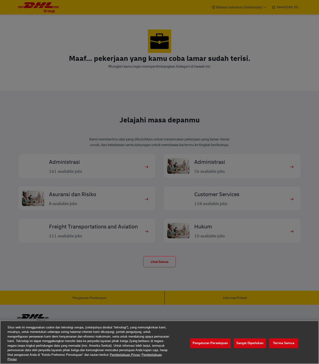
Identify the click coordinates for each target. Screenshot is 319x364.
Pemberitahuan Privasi (125, 355)
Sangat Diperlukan (249, 343)
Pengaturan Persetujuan (210, 343)
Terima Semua (283, 343)
